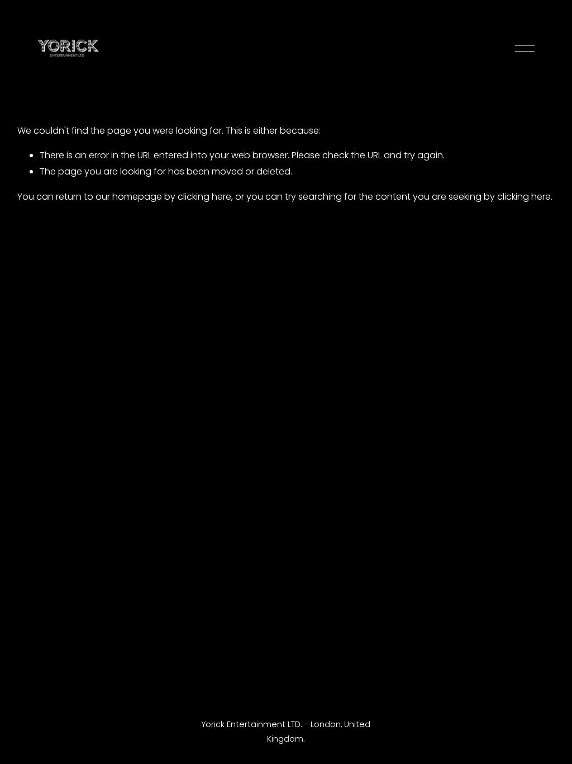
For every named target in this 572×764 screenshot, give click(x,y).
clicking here (204, 196)
